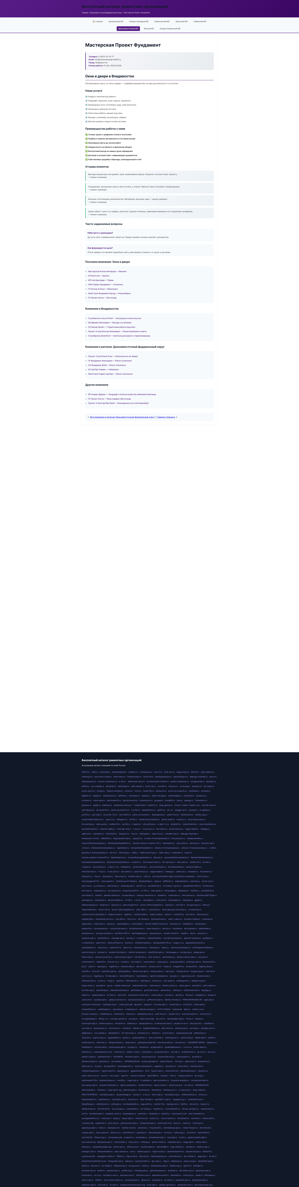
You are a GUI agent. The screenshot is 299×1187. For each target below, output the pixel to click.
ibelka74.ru (207, 1151)
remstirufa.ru (200, 924)
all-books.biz (205, 1128)
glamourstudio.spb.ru (197, 1137)
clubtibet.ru (209, 1023)
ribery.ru (206, 905)
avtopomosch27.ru (130, 890)
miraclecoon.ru (146, 800)
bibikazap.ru (176, 1161)
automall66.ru (163, 1147)
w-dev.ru (101, 981)
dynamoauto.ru (100, 1028)
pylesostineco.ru (139, 1037)
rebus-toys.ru (158, 834)
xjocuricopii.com (148, 1057)
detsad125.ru (114, 1033)
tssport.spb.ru (157, 1071)
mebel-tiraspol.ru (190, 1128)
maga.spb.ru (188, 1142)
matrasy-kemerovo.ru (146, 895)
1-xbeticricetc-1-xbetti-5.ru (145, 805)
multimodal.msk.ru (192, 990)
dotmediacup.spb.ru (172, 1128)
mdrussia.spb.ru (155, 1132)
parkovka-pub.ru (203, 1170)
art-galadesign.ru (89, 1019)
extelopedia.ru (124, 971)
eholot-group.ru (176, 1085)
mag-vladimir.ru (177, 1147)
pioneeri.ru (102, 952)
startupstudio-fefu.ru (162, 943)
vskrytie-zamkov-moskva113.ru (95, 857)
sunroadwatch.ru (172, 1109)
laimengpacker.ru (125, 1066)
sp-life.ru (126, 824)
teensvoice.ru (202, 914)
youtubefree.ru (207, 890)
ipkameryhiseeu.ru (107, 1080)
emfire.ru (86, 786)
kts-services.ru (88, 824)
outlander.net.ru (174, 1142)
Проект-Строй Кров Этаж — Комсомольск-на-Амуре (113, 356)
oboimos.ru (203, 1071)
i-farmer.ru (101, 1090)
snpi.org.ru (170, 971)
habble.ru (97, 796)
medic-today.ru (156, 914)
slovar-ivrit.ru (104, 909)
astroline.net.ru (181, 1028)
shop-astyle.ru (102, 1132)
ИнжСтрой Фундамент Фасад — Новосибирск (109, 293)
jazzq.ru (177, 1123)
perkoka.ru (195, 881)
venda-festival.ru (190, 824)
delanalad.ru (183, 890)
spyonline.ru (118, 1009)
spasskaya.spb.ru (89, 1128)
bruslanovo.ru (144, 1033)
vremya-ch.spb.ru (138, 1075)
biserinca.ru (87, 1052)
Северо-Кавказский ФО (170, 28)
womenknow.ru (175, 1156)
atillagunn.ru (122, 819)
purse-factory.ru (176, 829)
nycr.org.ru (114, 1075)
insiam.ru (167, 966)
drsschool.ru (180, 1042)
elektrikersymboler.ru (119, 990)
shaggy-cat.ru (181, 810)
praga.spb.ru (199, 952)
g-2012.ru (86, 814)
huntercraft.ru (208, 1118)
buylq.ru (116, 1118)
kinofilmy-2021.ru (122, 933)
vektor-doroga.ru (159, 796)
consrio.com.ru (155, 966)
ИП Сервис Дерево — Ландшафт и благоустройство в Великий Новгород (122, 394)
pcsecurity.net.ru (161, 1052)
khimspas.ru (209, 1175)
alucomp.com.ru (127, 1175)
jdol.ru (193, 933)
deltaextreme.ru (89, 1109)
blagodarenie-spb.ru (122, 838)
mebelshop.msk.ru (145, 1014)
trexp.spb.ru (152, 1185)
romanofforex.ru (89, 1009)
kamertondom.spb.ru (123, 957)
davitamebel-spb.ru (175, 1019)
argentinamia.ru (182, 881)
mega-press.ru (182, 772)
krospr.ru (101, 791)
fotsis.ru (189, 1019)
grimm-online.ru (159, 1142)
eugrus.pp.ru (162, 962)
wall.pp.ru (129, 1161)
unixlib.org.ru (127, 1170)
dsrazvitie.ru (183, 1066)
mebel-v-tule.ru (133, 1052)
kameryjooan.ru (172, 1037)
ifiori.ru (173, 1075)
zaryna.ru (111, 924)
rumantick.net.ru (119, 1099)
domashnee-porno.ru (104, 919)
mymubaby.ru (142, 976)
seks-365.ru (141, 909)
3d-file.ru (133, 819)
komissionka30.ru (131, 1104)
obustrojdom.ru (183, 1057)
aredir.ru (199, 1175)
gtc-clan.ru (156, 1161)
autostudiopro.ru (180, 776)
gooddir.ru (100, 985)
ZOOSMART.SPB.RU (196, 1042)
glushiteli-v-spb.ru (163, 1099)
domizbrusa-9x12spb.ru (126, 881)
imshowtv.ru (119, 1052)
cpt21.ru (91, 966)
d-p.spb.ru (133, 1019)
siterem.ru (156, 1033)
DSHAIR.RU (118, 1057)
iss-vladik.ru (106, 1166)
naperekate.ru (123, 848)
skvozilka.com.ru (186, 1170)
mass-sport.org (115, 1090)
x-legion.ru (136, 824)
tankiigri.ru (198, 1166)
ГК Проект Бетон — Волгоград (102, 298)
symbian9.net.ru (105, 1057)
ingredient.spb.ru (183, 1180)
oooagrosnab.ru (197, 781)
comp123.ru (179, 914)
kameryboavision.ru (136, 999)
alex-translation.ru (197, 1113)
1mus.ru (134, 834)
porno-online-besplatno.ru (152, 905)
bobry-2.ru (154, 1118)
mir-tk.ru (113, 852)
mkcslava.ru (154, 947)
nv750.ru (128, 900)
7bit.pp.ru (189, 995)
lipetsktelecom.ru (118, 857)
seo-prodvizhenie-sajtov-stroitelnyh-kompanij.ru (173, 876)
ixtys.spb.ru (172, 1137)
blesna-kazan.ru (106, 1023)
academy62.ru (157, 1047)
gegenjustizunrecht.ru (195, 943)
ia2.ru (84, 966)
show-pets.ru (99, 800)
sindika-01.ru (114, 824)
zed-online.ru (182, 843)
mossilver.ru (120, 1023)
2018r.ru (98, 1180)
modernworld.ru (145, 1085)
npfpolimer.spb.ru (200, 1180)
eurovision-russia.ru (103, 776)
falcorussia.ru (88, 957)
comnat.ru (169, 995)
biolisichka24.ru (155, 938)
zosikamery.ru (131, 1009)
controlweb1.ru (88, 962)
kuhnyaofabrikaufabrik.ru (142, 848)
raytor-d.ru (110, 819)
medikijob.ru (87, 1047)
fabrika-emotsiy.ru (173, 999)
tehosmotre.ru (187, 814)
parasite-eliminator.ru (109, 1085)
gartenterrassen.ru (158, 1170)
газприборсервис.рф (101, 1147)
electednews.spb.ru (159, 1166)
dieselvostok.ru (203, 976)
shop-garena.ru (166, 805)
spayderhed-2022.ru (192, 886)
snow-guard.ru (107, 881)
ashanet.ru (162, 895)
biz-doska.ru (143, 919)
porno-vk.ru (150, 786)
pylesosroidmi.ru (142, 1161)
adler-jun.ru (87, 834)
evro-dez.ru (87, 890)
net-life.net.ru (140, 957)
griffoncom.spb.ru (155, 999)
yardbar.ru (190, 1147)
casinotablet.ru (123, 924)
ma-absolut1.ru (114, 890)
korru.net (96, 971)
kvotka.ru (125, 962)
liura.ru (180, 800)
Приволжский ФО (162, 21)
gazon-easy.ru (99, 1037)
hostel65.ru (170, 800)
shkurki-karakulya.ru (137, 952)
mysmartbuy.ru (128, 895)
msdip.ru (184, 933)
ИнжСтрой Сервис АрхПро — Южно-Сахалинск (110, 374)
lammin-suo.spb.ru (141, 971)
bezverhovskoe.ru (165, 1042)
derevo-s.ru (115, 1132)
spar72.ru (187, 1166)
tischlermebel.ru (148, 1147)
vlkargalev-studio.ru (106, 1156)
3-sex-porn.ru (148, 829)
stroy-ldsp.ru (157, 1094)
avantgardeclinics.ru (91, 1118)
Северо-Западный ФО (139, 21)
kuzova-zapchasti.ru (144, 1066)
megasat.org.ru (179, 1099)
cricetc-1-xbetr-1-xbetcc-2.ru (187, 805)
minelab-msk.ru (172, 834)
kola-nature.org (88, 1142)
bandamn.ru (98, 834)
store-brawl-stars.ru (196, 819)
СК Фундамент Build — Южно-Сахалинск (107, 365)
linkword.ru (156, 1090)
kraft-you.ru (169, 772)
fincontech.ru (111, 834)
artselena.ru (157, 1180)
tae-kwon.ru (141, 966)
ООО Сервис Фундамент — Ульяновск (105, 284)
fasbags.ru (205, 829)
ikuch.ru (104, 1075)
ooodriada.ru (141, 1137)
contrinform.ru (128, 1132)
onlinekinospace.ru (143, 943)
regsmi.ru (120, 981)
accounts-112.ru (110, 814)
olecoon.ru (173, 786)
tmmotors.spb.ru (132, 1057)
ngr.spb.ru (174, 976)
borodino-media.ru (192, 919)
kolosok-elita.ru (128, 966)
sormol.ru (129, 791)
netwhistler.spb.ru (205, 1161)
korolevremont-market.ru (158, 781)
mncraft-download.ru (172, 938)
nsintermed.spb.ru (148, 1123)
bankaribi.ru (177, 852)
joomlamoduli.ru (96, 1113)
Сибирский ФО (200, 21)
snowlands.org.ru (172, 1094)
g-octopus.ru (99, 886)
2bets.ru (165, 947)
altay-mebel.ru (199, 1090)
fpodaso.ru (211, 781)
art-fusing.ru (146, 1109)
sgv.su (110, 985)
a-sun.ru (146, 1094)
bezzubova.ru (196, 1023)
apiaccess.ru (130, 1042)
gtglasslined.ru (137, 1071)
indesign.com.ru (89, 1151)
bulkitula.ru (107, 805)
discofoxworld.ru (130, 800)
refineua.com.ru (170, 1090)
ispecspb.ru (102, 966)
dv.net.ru (213, 1156)
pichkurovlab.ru (141, 914)
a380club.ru (168, 881)
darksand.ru (145, 834)
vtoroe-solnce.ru (168, 1118)
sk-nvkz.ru (189, 1085)
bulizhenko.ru (104, 1099)
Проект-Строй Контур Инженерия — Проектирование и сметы (117, 331)
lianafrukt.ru (154, 1113)
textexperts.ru (88, 933)
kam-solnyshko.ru (161, 1080)
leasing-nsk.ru (173, 1104)
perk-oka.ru (87, 886)
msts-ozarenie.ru (156, 1037)
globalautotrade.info (147, 1042)
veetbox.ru (133, 772)
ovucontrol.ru (154, 909)
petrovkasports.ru (131, 905)
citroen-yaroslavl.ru (190, 1109)
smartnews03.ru (114, 800)
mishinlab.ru (194, 791)
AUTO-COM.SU (164, 1009)
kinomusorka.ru (141, 947)
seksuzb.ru (158, 857)
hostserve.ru (161, 791)
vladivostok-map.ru (148, 852)
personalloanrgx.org (203, 1185)
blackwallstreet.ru (188, 1071)
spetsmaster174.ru (90, 1080)
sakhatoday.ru (102, 990)
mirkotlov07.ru (103, 1109)
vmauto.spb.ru (88, 1132)
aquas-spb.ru (127, 1118)
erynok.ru (129, 943)
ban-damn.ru (161, 829)
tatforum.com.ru (143, 1175)
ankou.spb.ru (184, 985)
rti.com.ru (187, 1047)
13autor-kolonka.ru (114, 791)
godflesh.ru (208, 938)
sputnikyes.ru (136, 990)
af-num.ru (114, 1185)
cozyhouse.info (88, 1156)
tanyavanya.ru (156, 933)
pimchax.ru (194, 843)
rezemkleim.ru (103, 938)
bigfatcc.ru (86, 796)
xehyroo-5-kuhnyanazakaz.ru (194, 848)
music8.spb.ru (175, 1004)
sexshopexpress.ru (163, 776)
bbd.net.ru (130, 1014)
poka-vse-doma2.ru (141, 814)
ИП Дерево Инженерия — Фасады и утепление (109, 322)
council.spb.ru (168, 1033)
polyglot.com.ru (208, 1028)
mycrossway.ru (118, 1109)
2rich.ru (138, 791)
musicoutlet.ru (120, 1142)
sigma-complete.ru (128, 1085)
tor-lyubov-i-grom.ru (172, 886)
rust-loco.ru (87, 976)
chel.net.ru (210, 971)
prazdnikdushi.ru (119, 772)
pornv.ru (213, 776)
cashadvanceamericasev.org (132, 1185)
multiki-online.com (122, 985)
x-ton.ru (137, 900)
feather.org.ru (176, 1166)
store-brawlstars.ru (207, 824)
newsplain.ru (148, 900)
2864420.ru (106, 838)
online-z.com (198, 1009)
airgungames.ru (158, 814)
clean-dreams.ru (153, 928)
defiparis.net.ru (120, 1166)
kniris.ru (102, 1128)
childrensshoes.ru (189, 1094)
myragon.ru (132, 1047)
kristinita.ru (177, 928)
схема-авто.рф (125, 1004)
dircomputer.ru (190, 928)
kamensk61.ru (204, 1132)
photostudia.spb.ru (117, 1047)
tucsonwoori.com (179, 1113)
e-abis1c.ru (181, 819)
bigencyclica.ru (205, 966)
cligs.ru (166, 1161)
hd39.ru (184, 1104)
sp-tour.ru (201, 1052)
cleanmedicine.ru (89, 909)
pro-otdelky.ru (97, 786)
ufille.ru (95, 772)
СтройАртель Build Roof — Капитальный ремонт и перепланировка (119, 336)
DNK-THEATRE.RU (90, 1094)
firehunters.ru (201, 800)
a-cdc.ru (122, 781)
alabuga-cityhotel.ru (199, 776)
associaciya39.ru (177, 962)
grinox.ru (127, 1037)
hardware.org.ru (110, 1004)
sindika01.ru (176, 824)
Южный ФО (149, 28)
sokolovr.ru (202, 933)
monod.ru (168, 1132)
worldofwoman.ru (137, 928)
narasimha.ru (100, 900)
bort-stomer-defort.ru (113, 1180)
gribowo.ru (86, 805)
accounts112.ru (102, 810)
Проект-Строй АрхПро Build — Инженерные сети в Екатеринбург (118, 403)
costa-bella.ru (149, 962)
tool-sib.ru (175, 1052)
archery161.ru (191, 966)
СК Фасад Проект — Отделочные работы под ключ (111, 327)
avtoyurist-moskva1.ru (91, 1004)
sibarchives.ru (113, 886)
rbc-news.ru (208, 786)
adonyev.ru (197, 786)
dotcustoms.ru (188, 895)
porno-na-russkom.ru (177, 791)
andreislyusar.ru (128, 886)
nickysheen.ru (183, 1118)
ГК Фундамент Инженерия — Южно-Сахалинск (110, 361)
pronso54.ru (189, 796)
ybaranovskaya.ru (89, 1061)
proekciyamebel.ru (150, 1061)
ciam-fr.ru (158, 772)
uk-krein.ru (191, 1132)
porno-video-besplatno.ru (123, 909)
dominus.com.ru (89, 1170)
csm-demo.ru (125, 814)
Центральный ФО (116, 21)
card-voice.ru (203, 876)
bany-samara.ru (121, 1151)
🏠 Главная (98, 21)
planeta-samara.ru (112, 895)
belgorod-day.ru (115, 914)
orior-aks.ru (87, 1028)
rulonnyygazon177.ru (91, 881)
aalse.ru (157, 881)
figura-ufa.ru (131, 1156)
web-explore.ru (207, 772)
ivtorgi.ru (164, 1075)
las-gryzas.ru (134, 1166)
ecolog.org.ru (186, 952)
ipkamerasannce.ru (175, 1151)
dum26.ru (121, 1080)
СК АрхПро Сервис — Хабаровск (103, 369)
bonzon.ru (95, 1166)
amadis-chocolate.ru (118, 952)
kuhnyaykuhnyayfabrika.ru (118, 862)
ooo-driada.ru (100, 1033)
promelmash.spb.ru (157, 1137)
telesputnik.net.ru (115, 1161)
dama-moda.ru (160, 1085)
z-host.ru (86, 848)
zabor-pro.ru (87, 1066)
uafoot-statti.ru (168, 819)
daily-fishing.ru (146, 1099)
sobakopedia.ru (98, 995)
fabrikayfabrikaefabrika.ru (119, 843)
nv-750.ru (145, 890)
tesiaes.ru (212, 995)
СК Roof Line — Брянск (98, 276)
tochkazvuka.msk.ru (163, 1023)
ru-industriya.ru (194, 909)
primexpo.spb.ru (194, 962)
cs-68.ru (212, 848)
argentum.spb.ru (89, 1185)
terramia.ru (144, 1047)
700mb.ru (120, 1156)
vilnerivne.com (141, 1118)
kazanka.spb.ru (100, 999)
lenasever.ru (201, 796)
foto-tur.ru (131, 919)
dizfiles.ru (195, 890)
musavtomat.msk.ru (166, 1057)
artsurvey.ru (188, 1175)
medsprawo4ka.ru (195, 838)
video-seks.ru (165, 852)
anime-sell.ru (201, 1142)
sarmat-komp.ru (89, 952)
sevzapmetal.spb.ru (199, 1080)
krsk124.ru (187, 1004)
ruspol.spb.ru (133, 1080)
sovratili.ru (162, 786)
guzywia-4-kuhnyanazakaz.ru (95, 852)
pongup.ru (158, 800)
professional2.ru (132, 1180)
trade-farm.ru (174, 895)
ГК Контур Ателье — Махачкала (103, 289)
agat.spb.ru (209, 999)
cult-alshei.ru (116, 1061)
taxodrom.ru (170, 1066)
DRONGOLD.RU (202, 1085)
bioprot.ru (205, 1104)
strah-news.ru (119, 776)
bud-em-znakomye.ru (107, 781)
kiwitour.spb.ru (203, 1147)
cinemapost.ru (146, 772)
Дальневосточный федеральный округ (106, 13)
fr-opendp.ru (145, 1080)
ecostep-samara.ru (118, 1019)
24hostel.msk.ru (89, 981)
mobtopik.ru (147, 1052)
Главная (85, 13)
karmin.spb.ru (119, 1147)
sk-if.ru (85, 1113)
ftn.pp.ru (98, 1066)
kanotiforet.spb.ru (156, 952)
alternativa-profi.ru (160, 1175)
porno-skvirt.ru (88, 791)
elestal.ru (146, 796)
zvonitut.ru (141, 938)
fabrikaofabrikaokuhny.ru (202, 857)
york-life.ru (180, 905)
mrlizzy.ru (203, 1094)
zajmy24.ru (137, 838)
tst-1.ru (170, 810)
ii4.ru (147, 1071)
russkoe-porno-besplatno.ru (94, 914)
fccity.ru (182, 1137)
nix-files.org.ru (88, 990)
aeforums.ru (166, 990)
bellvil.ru (85, 1166)
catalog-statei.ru (185, 1075)
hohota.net (177, 1009)
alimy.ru (187, 1009)
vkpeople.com (113, 1128)
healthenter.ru (205, 928)
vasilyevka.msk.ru (185, 1185)
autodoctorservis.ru (104, 957)
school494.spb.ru (127, 976)
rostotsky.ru (207, 919)
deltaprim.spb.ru (198, 981)
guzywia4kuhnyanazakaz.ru (177, 857)
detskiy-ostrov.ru (169, 985)
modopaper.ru (174, 900)
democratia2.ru (88, 1090)
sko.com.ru (160, 1019)
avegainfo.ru (178, 966)
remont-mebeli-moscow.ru (156, 924)
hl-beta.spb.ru (111, 976)
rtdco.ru (147, 876)
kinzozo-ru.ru (113, 962)
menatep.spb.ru (141, 1170)
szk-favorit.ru (115, 1028)
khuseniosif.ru (156, 1128)
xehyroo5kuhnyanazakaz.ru (94, 843)
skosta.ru (137, 1094)
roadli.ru (98, 895)
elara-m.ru (127, 947)
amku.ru (145, 1166)
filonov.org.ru (100, 1137)
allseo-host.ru (173, 814)
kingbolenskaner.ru (151, 1028)
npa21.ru (124, 1075)
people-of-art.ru (181, 1023)
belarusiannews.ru (159, 1156)
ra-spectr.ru (129, 1137)
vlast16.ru (86, 971)
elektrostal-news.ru (136, 781)
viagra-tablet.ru (192, 829)
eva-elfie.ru (121, 919)
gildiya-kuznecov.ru (117, 999)
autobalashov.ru (89, 947)
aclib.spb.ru (116, 1104)
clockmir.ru (196, 1118)
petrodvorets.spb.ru (129, 1123)
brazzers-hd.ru (207, 843)
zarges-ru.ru (178, 943)
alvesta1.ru (196, 985)
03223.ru (86, 772)
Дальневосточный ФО (128, 28)
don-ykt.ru (190, 914)
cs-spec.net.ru (185, 1090)
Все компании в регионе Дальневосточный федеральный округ (122, 417)
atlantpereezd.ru (89, 781)
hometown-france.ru (123, 805)
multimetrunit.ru (188, 1052)
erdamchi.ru (87, 928)
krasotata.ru (105, 772)
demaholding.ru (146, 881)
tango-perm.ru (88, 985)
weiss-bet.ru (99, 924)
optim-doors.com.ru (90, 1075)
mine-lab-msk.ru (124, 829)
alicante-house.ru (193, 1151)
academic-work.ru (113, 1113)
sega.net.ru (202, 1156)
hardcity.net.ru (197, 1066)
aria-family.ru (87, 895)
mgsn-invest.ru (159, 1151)
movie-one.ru (207, 881)
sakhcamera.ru (168, 957)
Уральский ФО (182, 21)
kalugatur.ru (201, 995)
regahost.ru (114, 966)
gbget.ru (198, 900)
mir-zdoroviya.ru (128, 1033)
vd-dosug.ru (185, 786)
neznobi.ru (205, 791)
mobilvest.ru (119, 1014)
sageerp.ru (159, 1066)
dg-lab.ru (138, 1004)
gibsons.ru (145, 1180)
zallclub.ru (177, 990)
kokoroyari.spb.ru (89, 1023)
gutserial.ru (142, 1132)
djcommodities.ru (115, 900)
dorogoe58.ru (110, 1066)
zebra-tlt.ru (101, 943)
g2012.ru (161, 810)
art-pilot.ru (169, 1180)
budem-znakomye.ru (180, 781)
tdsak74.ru (101, 962)
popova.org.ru (190, 1161)
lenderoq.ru (132, 1023)
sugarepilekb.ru (114, 1037)
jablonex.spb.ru (130, 1090)
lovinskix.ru (87, 800)
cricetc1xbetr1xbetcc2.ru (93, 819)
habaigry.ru (206, 990)
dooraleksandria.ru (90, 829)
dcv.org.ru (198, 1075)
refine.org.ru (179, 1132)
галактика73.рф (146, 1019)
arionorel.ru (143, 1128)
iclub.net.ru (86, 1037)
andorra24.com (172, 1071)
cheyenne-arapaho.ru (180, 1080)
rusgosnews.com (187, 976)
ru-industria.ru (88, 943)
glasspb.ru (189, 800)
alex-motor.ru (167, 1028)
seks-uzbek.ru (137, 786)
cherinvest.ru (155, 985)
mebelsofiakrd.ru (89, 1099)
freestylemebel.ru (105, 1151)
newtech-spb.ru (89, 938)
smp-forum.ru (161, 1014)
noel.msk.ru (106, 1118)
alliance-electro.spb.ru (186, 957)
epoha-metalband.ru (159, 976)
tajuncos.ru (116, 905)
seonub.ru (130, 938)
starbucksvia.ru (109, 796)
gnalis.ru (96, 805)
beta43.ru (165, 1113)
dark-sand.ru (102, 824)
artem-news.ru (199, 1047)
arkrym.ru (166, 928)
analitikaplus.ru (104, 1009)
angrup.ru (148, 1004)
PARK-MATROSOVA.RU (192, 999)
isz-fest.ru (111, 995)
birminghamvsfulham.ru (203, 947)
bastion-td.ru (174, 1014)
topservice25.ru (109, 1071)
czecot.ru (186, 1123)
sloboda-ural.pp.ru (147, 1009)
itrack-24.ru (148, 776)
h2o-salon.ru (169, 981)
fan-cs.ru (211, 1052)
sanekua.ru (142, 1113)
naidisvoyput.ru (144, 1151)
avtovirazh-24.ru (164, 1123)
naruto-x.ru (141, 886)
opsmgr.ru (193, 810)
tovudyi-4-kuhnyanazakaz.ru (157, 838)
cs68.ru (135, 852)
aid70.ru (211, 1037)
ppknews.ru (104, 1061)
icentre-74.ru (159, 1104)
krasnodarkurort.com (103, 1052)
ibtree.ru (101, 1170)
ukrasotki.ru (111, 786)
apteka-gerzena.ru (167, 1185)
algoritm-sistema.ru (192, 938)
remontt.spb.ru (100, 1047)
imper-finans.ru (166, 1061)
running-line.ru (182, 971)
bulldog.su (145, 1142)
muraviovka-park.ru (118, 928)
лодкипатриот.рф (184, 1033)
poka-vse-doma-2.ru (120, 810)
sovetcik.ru (197, 1057)
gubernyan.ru (123, 1071)
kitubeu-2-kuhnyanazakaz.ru (167, 848)
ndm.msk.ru (101, 1042)
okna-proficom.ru (115, 943)
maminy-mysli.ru (129, 1128)
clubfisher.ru (187, 924)
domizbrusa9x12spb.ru (206, 895)
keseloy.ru (86, 1147)
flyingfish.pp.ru (88, 1104)
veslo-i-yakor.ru (175, 919)
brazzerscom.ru (178, 838)
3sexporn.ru (124, 834)
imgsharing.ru (88, 919)
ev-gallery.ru (204, 810)
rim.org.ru (179, 1061)
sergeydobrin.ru (146, 1023)
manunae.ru (188, 900)
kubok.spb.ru (199, 1004)
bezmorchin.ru (209, 962)
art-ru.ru (97, 1175)
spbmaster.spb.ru (104, 1142)
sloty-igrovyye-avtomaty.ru (174, 909)
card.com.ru (87, 999)
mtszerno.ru (133, 1099)
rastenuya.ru (87, 776)
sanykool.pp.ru (113, 1170)
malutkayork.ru (183, 981)
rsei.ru (132, 1151)
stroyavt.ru (203, 957)
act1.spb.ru (194, 1028)
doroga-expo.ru (194, 905)
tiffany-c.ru (104, 1019)
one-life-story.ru (209, 805)
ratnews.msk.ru (207, 1109)
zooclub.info (87, 1137)
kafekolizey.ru (200, 1033)
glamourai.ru (190, 1061)
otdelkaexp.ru (106, 1014)
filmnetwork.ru (132, 981)
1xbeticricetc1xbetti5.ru (149, 819)
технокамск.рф (115, 1137)
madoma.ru (105, 905)
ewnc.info (122, 995)
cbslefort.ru (158, 1109)
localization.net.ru (195, 1099)
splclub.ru (169, 905)
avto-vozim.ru (154, 957)
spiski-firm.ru (115, 947)
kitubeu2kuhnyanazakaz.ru (103, 848)
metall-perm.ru (88, 1042)
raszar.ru (188, 852)
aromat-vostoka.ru (90, 1014)
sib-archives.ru (149, 824)
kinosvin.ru (157, 981)
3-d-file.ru (135, 810)
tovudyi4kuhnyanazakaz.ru (140, 857)
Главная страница (166, 417)
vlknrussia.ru (124, 852)
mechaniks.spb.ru (107, 1094)
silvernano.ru (134, 796)
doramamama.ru (101, 928)
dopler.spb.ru (200, 1037)
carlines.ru (126, 1028)
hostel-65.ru (148, 791)
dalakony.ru (212, 1042)
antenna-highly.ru (107, 829)
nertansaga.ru (170, 890)
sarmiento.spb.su (108, 971)
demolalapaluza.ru (140, 933)
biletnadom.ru (169, 843)
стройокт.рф (87, 1123)
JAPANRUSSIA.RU (132, 1061)
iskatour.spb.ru (157, 971)
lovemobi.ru (87, 1175)
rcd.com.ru (194, 1104)
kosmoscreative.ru (190, 1014)
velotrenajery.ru (175, 796)
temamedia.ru (133, 1109)
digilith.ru (128, 914)
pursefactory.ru (154, 886)
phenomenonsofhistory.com (94, 1161)
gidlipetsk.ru (87, 1033)
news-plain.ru (157, 890)
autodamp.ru (87, 900)
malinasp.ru (146, 981)
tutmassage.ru (172, 952)
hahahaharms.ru (149, 810)
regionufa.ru (87, 924)
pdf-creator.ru (209, 985)
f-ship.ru (110, 981)
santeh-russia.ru (89, 1057)
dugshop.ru (99, 976)
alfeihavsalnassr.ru (90, 905)
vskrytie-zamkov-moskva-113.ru (146, 843)
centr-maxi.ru (87, 1180)
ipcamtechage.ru (123, 1094)
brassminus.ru (204, 1061)
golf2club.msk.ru (151, 990)
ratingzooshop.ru (115, 1042)
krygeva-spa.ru (197, 971)
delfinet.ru (122, 796)
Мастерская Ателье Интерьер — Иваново (107, 271)
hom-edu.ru (103, 1185)
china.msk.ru (133, 1142)
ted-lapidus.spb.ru (90, 1085)
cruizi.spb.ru (197, 1123)
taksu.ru (168, 914)
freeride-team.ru (134, 776)
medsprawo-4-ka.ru (90, 838)
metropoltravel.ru (158, 919)
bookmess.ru (144, 1090)
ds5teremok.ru (103, 1104)
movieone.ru (208, 886)
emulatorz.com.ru (110, 1175)
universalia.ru (137, 924)
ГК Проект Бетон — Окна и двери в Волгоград (109, 399)
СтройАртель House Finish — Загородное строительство (114, 318)
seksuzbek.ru (123, 786)
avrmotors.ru (205, 1014)
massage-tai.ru (118, 938)
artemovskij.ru (187, 1037)
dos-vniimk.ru (190, 1156)
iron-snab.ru (136, 962)
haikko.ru (86, 995)
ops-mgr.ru (97, 814)
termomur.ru (175, 924)
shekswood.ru (133, 1147)
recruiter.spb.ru (160, 1004)
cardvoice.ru (161, 900)
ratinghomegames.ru (91, 1071)
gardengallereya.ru (173, 1047)
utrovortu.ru (103, 947)
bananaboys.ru (129, 1113)
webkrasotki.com (140, 985)
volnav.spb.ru (157, 995)
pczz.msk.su (113, 1123)
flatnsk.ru (137, 1028)
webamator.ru (100, 890)
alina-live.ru (144, 1156)
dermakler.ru (175, 1175)
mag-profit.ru (146, 1104)
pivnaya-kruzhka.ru (104, 933)
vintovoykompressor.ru (181, 947)
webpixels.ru (100, 1123)
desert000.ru (153, 1075)
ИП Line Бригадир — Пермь (101, 280)
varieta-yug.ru (201, 814)
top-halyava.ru (88, 810)
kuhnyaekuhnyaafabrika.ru (93, 862)
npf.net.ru (179, 995)
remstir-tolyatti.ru (171, 933)
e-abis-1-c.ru (163, 824)
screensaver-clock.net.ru (139, 995)
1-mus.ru (137, 829)
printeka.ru (172, 1170)
